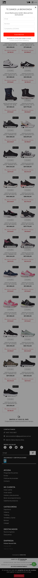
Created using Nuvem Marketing (19, 40)
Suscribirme (19, 34)
